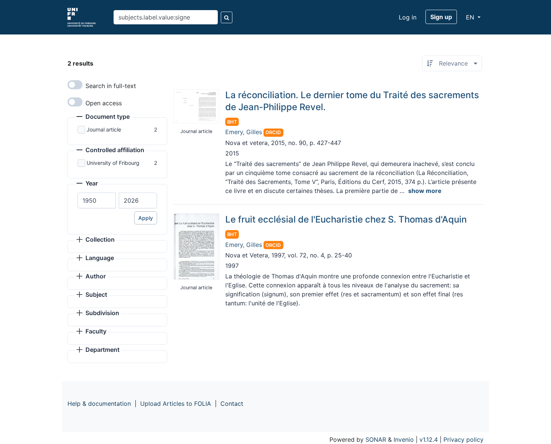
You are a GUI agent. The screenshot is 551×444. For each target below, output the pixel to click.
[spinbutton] (97, 200)
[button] (103, 117)
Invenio (404, 439)
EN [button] (471, 17)
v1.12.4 (428, 439)
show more (425, 190)
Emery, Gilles (243, 132)
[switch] (74, 84)
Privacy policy (463, 439)
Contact (231, 403)
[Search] (226, 17)
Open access (103, 103)
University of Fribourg (113, 163)
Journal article (104, 129)
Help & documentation (99, 403)
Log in (407, 17)
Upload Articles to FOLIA (175, 403)
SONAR (375, 439)
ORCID (273, 132)
